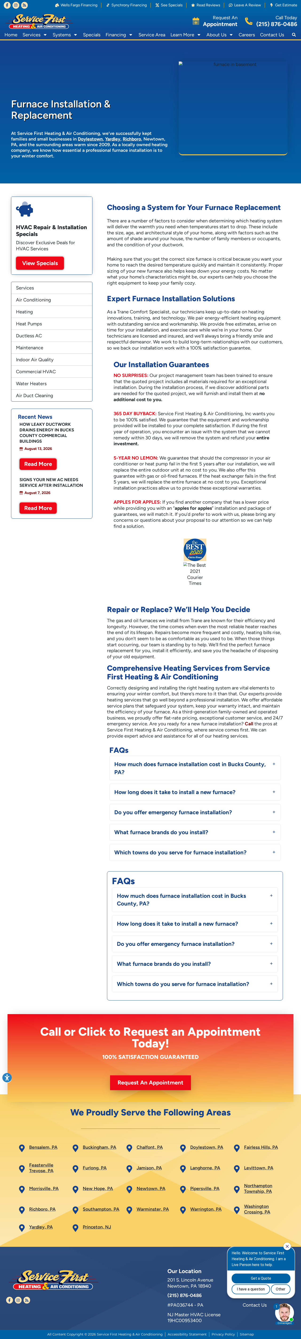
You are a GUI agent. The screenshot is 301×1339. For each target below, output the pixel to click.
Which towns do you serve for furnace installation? (180, 852)
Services (31, 35)
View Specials (40, 263)
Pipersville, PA (204, 1188)
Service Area (152, 35)
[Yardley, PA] (22, 1228)
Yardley (112, 139)
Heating (24, 312)
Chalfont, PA (150, 1147)
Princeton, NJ (97, 1227)
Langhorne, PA (205, 1168)
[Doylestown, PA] (183, 1148)
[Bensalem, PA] (22, 1148)
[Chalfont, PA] (129, 1148)
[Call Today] (249, 21)
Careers (247, 35)
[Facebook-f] (7, 5)
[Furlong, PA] (75, 1169)
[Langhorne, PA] (183, 1169)
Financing (116, 35)
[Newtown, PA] (129, 1189)
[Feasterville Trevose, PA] (22, 1169)
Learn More (182, 35)
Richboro (132, 139)
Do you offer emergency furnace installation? (173, 812)
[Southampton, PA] (75, 1210)
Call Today (286, 17)
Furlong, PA (95, 1168)
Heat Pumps (29, 324)
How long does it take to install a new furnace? (174, 792)
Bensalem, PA (43, 1147)
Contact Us (272, 35)
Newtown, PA (151, 1188)
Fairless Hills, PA (261, 1147)
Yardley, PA (41, 1227)
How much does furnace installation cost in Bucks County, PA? (190, 768)
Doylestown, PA (206, 1147)
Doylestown (90, 139)
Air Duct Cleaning (34, 395)
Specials (91, 35)
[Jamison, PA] (129, 1169)
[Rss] (24, 5)
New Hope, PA (98, 1188)
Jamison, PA (149, 1168)
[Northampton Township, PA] (237, 1189)
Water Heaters (31, 383)
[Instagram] (15, 5)
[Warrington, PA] (183, 1210)
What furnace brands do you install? (161, 832)
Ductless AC (29, 336)
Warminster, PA (153, 1209)
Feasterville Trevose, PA (41, 1167)
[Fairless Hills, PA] (237, 1148)
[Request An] (196, 21)
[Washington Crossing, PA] (237, 1210)
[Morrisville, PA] (22, 1189)
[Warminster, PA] (129, 1210)
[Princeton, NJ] (75, 1228)
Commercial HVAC (36, 371)
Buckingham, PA (99, 1147)
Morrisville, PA (44, 1188)
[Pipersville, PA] (183, 1189)
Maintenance (29, 347)
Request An (225, 17)
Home (10, 35)
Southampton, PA (101, 1209)
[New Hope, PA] (75, 1189)
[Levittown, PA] (237, 1169)
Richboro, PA (42, 1209)
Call (249, 724)
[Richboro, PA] (22, 1210)
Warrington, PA (206, 1209)
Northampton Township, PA (258, 1188)
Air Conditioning (33, 300)
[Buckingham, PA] (75, 1148)
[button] (293, 34)
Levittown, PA (258, 1168)
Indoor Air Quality (35, 359)
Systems (62, 35)
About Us (216, 35)
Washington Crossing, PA (257, 1209)
